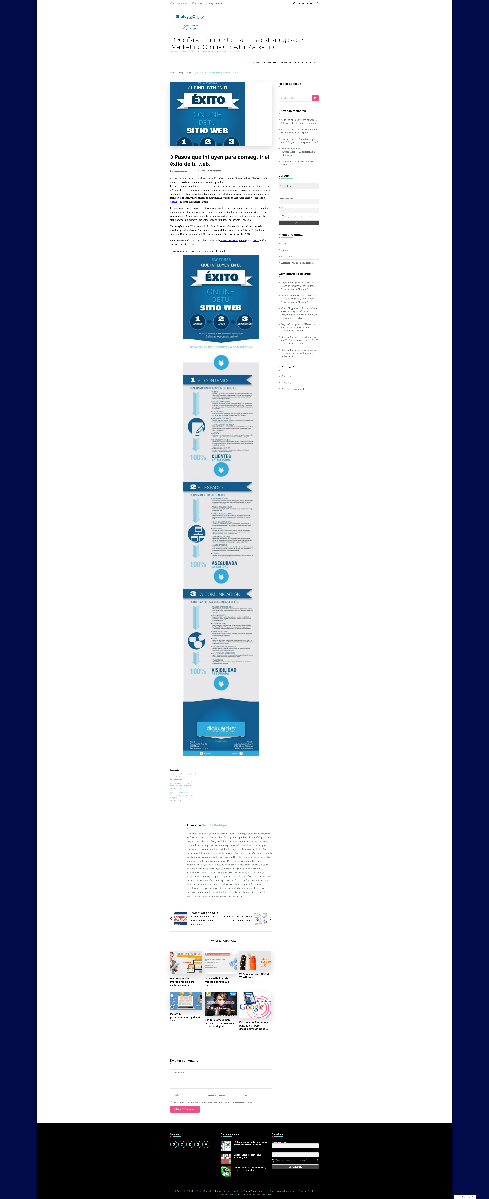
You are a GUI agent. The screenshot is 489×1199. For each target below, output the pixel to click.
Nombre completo (286, 198)
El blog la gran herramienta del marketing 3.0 (248, 1156)
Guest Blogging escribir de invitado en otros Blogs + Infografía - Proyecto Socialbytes (299, 311)
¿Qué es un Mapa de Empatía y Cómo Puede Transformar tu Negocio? (298, 285)
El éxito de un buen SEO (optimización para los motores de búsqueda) (184, 795)
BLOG (245, 63)
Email (281, 207)
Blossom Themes (240, 1194)
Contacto (286, 376)
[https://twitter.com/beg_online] (197, 1144)
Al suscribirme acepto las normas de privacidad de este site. (295, 217)
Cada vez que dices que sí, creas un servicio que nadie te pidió (299, 131)
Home (256, 63)
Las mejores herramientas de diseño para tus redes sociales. (298, 353)
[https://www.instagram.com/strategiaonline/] (181, 1144)
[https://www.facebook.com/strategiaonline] (173, 1144)
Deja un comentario (211, 171)
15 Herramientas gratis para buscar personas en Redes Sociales (251, 1143)
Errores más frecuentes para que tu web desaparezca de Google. (253, 1025)
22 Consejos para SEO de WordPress (254, 976)
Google (173, 201)
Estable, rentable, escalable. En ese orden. (299, 163)
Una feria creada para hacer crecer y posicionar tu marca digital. (220, 1023)
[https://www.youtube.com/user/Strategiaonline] (205, 1144)
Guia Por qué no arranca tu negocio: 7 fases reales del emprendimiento (299, 121)
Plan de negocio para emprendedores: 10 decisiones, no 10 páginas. (299, 151)
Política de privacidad (292, 389)
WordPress (267, 1194)
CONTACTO (270, 63)
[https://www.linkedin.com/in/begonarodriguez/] (189, 1144)
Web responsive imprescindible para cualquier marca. (182, 982)
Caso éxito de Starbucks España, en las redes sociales (250, 1169)
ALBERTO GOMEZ (291, 295)
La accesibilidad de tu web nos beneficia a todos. (218, 982)
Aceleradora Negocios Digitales (300, 63)
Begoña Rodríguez (178, 171)
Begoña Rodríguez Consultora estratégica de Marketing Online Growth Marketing (237, 43)
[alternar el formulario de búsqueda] (318, 3)
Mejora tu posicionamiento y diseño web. (185, 1017)
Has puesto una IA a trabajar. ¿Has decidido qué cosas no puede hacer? (299, 141)
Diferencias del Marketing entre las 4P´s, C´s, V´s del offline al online (299, 327)
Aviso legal (286, 382)
